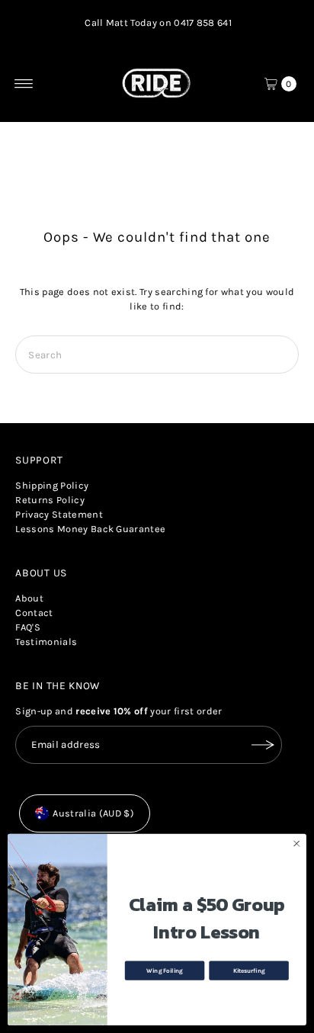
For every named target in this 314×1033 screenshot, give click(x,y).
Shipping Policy (51, 485)
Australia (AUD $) (93, 813)
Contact (34, 612)
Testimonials (46, 641)
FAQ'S (27, 627)
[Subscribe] (263, 745)
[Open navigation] (24, 84)
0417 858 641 (203, 22)
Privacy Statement (58, 514)
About (29, 598)
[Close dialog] (296, 844)
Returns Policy (49, 499)
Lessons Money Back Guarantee (90, 528)
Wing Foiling (164, 970)
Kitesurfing (249, 970)
